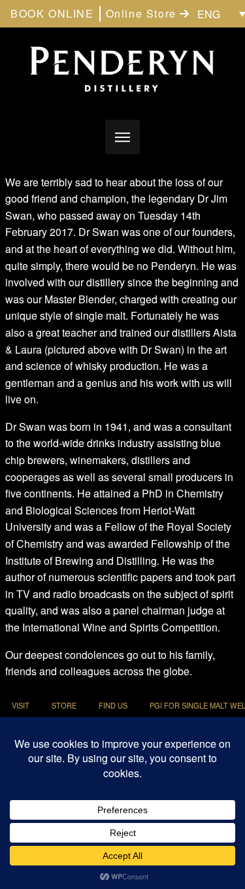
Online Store (143, 13)
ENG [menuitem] (208, 14)
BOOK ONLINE (52, 13)
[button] (122, 137)
